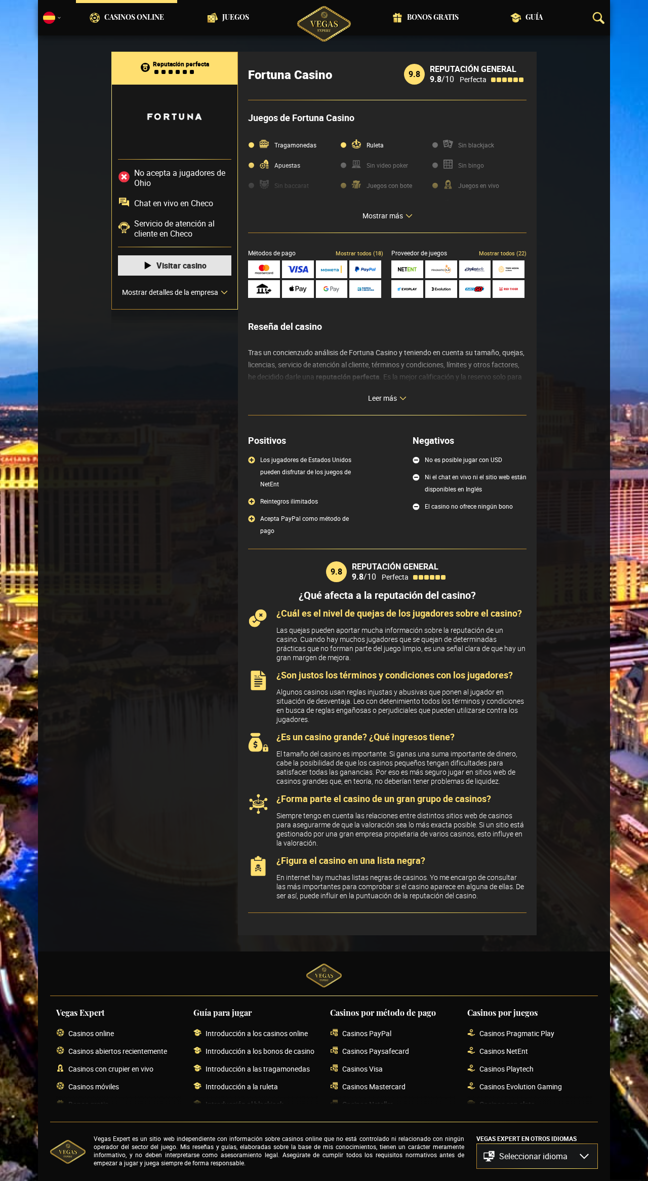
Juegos (235, 17)
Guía (534, 17)
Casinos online (134, 17)
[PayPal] (365, 269)
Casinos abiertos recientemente (117, 1051)
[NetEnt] (407, 269)
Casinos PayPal (366, 1033)
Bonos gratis (433, 17)
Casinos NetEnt (503, 1051)
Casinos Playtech (506, 1069)
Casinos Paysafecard (375, 1051)
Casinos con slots (507, 1104)
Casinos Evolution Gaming (520, 1086)
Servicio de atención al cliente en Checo (174, 228)
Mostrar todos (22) (502, 253)
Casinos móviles (93, 1086)
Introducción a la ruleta (242, 1086)
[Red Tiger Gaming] (508, 289)
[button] (537, 1156)
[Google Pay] (332, 289)
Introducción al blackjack (245, 1104)
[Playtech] (475, 269)
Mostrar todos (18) (359, 253)
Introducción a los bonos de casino (260, 1051)
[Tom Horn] (508, 269)
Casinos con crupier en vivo (110, 1069)
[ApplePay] (298, 289)
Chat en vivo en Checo (173, 203)
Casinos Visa (362, 1069)
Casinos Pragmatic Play (516, 1033)
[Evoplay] (407, 289)
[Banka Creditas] (365, 289)
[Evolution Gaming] (441, 289)
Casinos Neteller (367, 1104)
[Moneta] (332, 269)
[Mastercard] (264, 269)
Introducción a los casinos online (257, 1033)
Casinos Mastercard (374, 1086)
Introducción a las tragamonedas (258, 1069)
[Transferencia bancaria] (264, 289)
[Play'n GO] (475, 289)
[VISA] (298, 269)
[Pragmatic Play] (441, 269)
